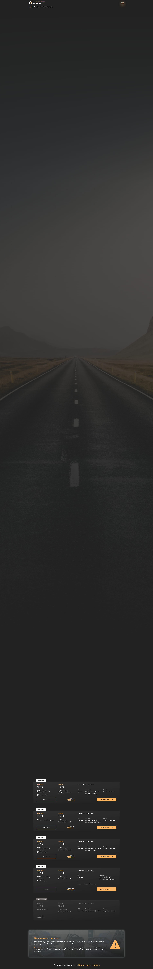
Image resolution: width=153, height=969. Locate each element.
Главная (31, 7)
